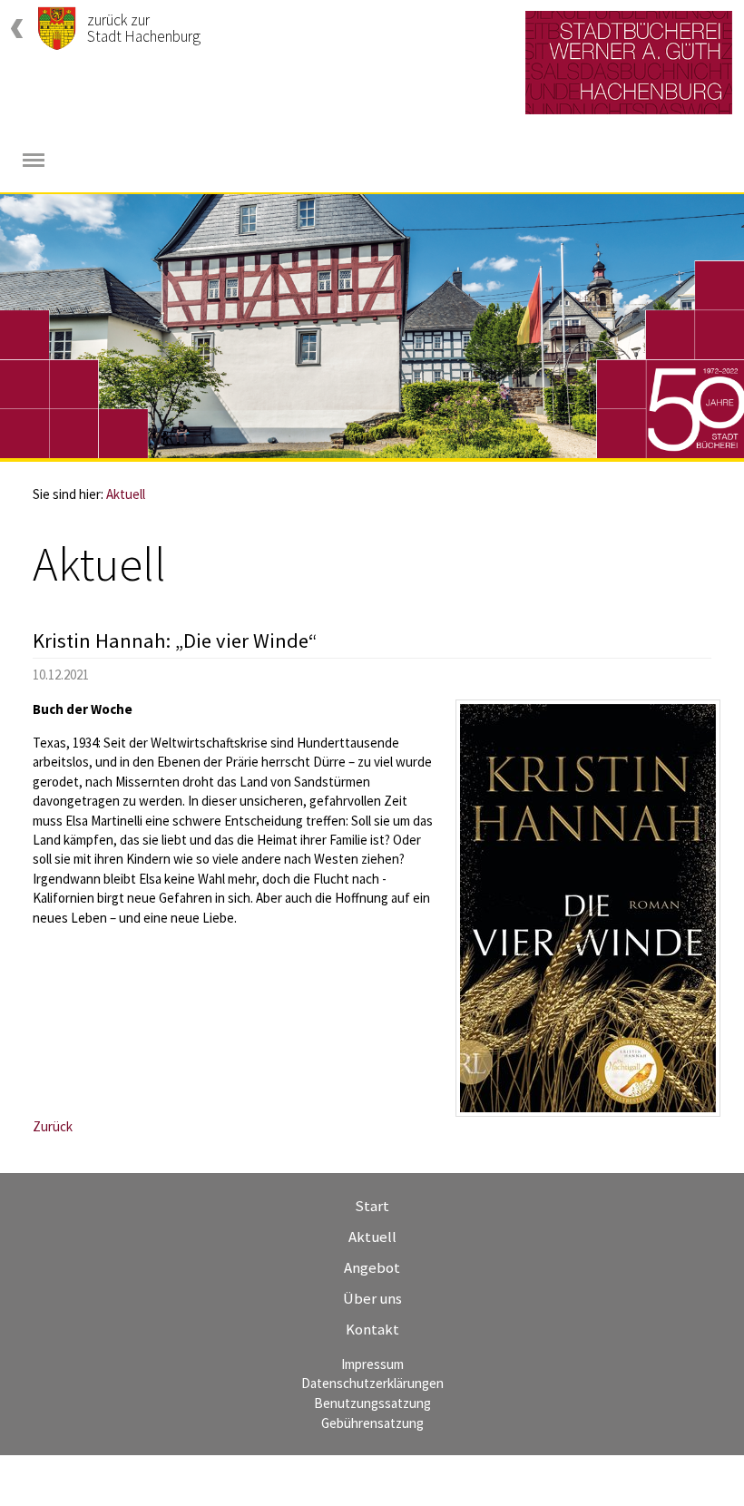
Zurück (53, 1126)
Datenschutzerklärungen (372, 1383)
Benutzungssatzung (372, 1403)
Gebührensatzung (372, 1423)
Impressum (372, 1364)
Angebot (372, 1267)
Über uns (372, 1298)
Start (372, 1206)
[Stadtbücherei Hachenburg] (628, 62)
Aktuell (125, 494)
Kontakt (372, 1329)
